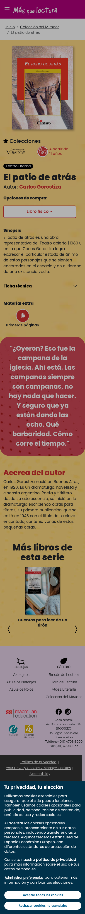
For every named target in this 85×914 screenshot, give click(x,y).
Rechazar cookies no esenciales (43, 905)
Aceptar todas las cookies (43, 895)
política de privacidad (56, 859)
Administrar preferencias (24, 877)
